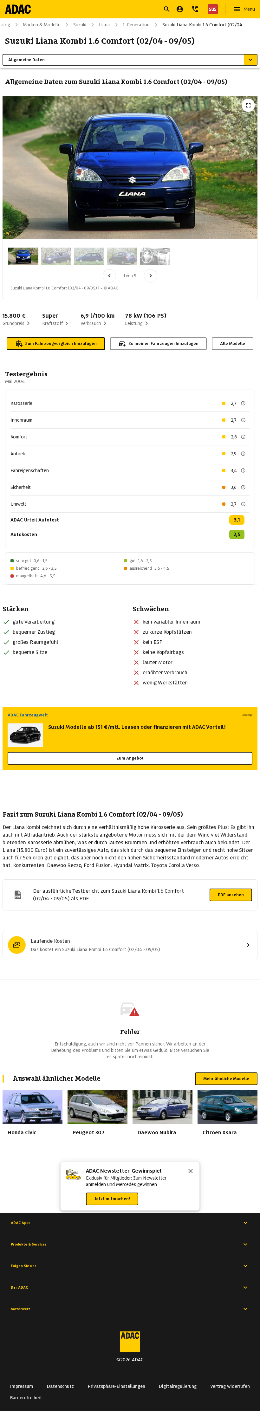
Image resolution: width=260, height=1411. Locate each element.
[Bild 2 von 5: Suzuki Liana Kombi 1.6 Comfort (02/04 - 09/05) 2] (56, 256)
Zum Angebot (130, 758)
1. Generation (136, 25)
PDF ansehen (231, 894)
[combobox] (122, 10)
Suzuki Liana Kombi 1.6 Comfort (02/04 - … (206, 25)
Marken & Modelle (42, 25)
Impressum (21, 1386)
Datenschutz (60, 1386)
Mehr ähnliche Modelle (226, 1078)
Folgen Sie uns (23, 1266)
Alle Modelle (232, 343)
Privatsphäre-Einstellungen (116, 1386)
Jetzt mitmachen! (112, 1198)
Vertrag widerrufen (230, 1386)
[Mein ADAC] (180, 9)
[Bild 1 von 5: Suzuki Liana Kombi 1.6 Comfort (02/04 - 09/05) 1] (23, 256)
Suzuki (79, 25)
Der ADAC (19, 1287)
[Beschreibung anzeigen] (243, 403)
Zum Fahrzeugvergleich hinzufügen (61, 343)
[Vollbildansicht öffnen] (248, 105)
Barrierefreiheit (26, 1398)
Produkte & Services (29, 1244)
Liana (104, 25)
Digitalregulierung (178, 1386)
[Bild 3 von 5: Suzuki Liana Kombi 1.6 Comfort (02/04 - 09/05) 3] (89, 256)
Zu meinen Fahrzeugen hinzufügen (163, 343)
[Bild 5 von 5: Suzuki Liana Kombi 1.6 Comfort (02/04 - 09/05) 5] (155, 256)
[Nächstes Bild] (150, 275)
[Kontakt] (195, 9)
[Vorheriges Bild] (109, 275)
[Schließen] (190, 1171)
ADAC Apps (20, 1222)
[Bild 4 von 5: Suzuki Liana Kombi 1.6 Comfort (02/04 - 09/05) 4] (122, 256)
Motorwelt (20, 1309)
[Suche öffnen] (167, 9)
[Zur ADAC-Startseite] (18, 9)
